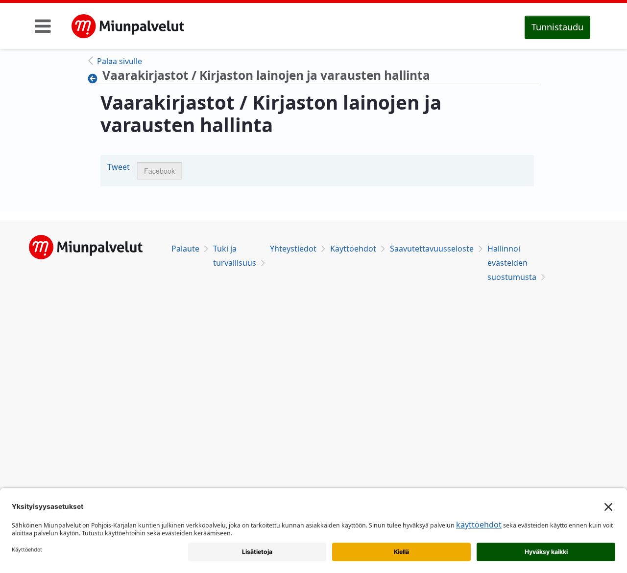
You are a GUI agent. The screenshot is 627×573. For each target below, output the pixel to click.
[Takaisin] (95, 78)
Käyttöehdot (353, 248)
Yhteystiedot (293, 248)
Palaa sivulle (119, 61)
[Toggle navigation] (43, 26)
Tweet (118, 166)
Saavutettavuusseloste (432, 248)
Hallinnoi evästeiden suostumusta (511, 262)
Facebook (159, 171)
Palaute (185, 248)
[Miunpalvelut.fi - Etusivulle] (128, 26)
